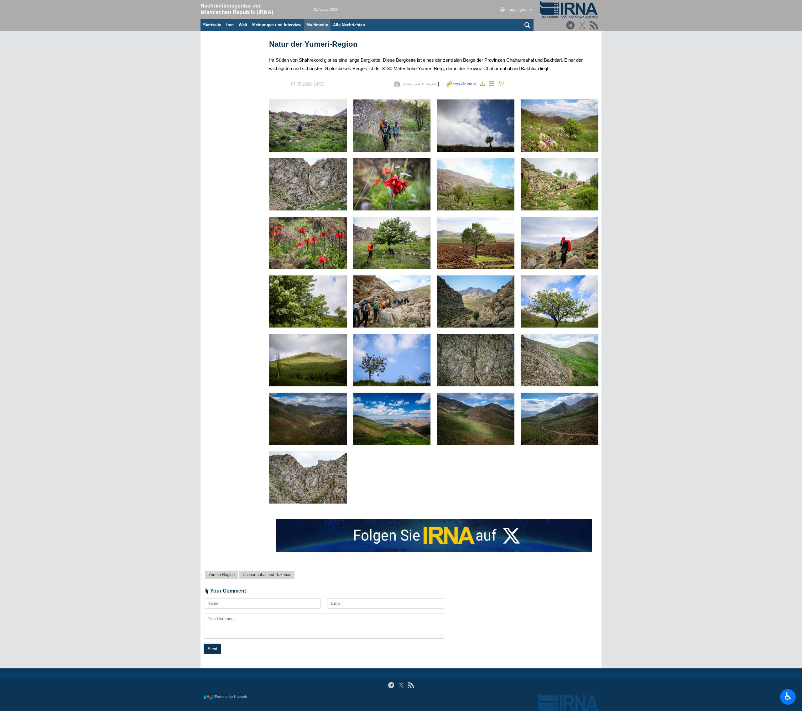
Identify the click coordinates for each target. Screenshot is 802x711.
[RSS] (595, 26)
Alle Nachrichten (349, 25)
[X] (583, 26)
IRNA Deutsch (250, 9)
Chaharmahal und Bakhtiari (266, 574)
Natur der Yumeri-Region (313, 44)
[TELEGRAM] (571, 26)
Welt (243, 25)
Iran (230, 25)
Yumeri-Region (221, 574)
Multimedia (317, 25)
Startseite (212, 25)
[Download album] (482, 84)
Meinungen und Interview (276, 25)
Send (212, 648)
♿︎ (788, 696)
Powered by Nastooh (231, 696)
